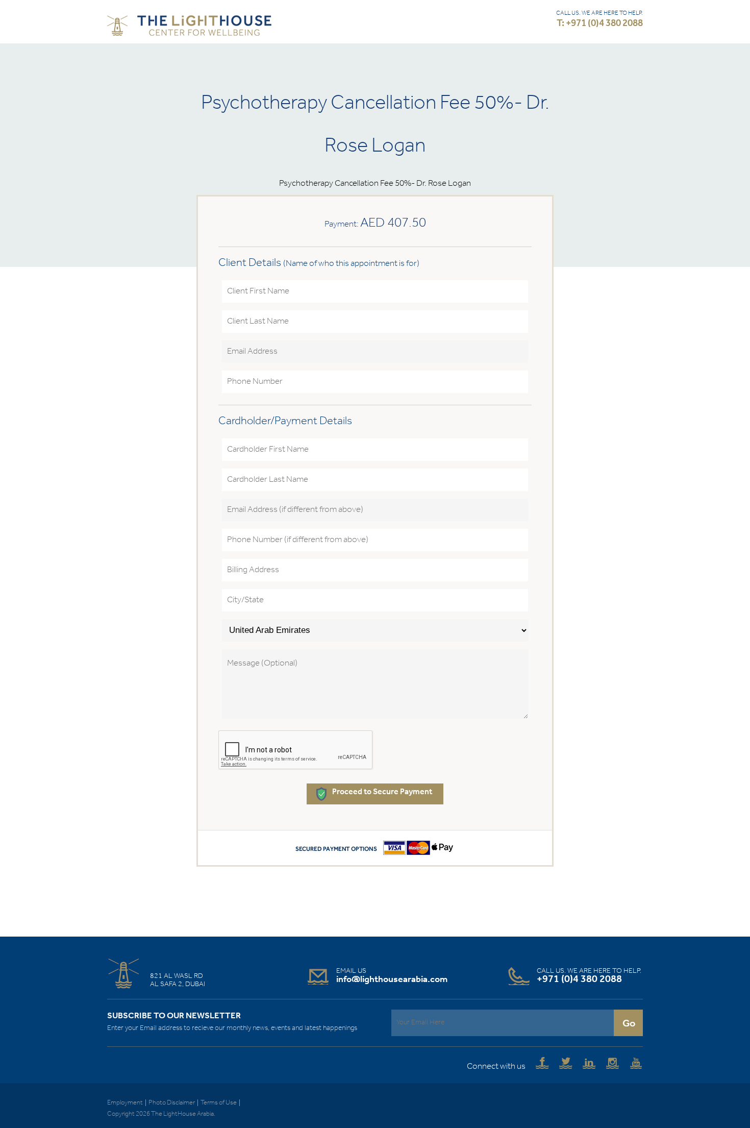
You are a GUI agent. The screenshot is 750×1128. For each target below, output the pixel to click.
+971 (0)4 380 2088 (579, 979)
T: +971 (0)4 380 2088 (600, 24)
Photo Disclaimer (171, 1102)
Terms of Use (219, 1102)
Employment (125, 1102)
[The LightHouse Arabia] (189, 27)
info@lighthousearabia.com (391, 979)
